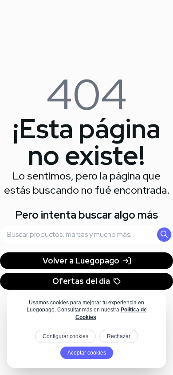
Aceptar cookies (86, 353)
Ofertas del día (81, 281)
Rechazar (118, 336)
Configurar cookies (65, 336)
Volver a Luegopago (81, 260)
